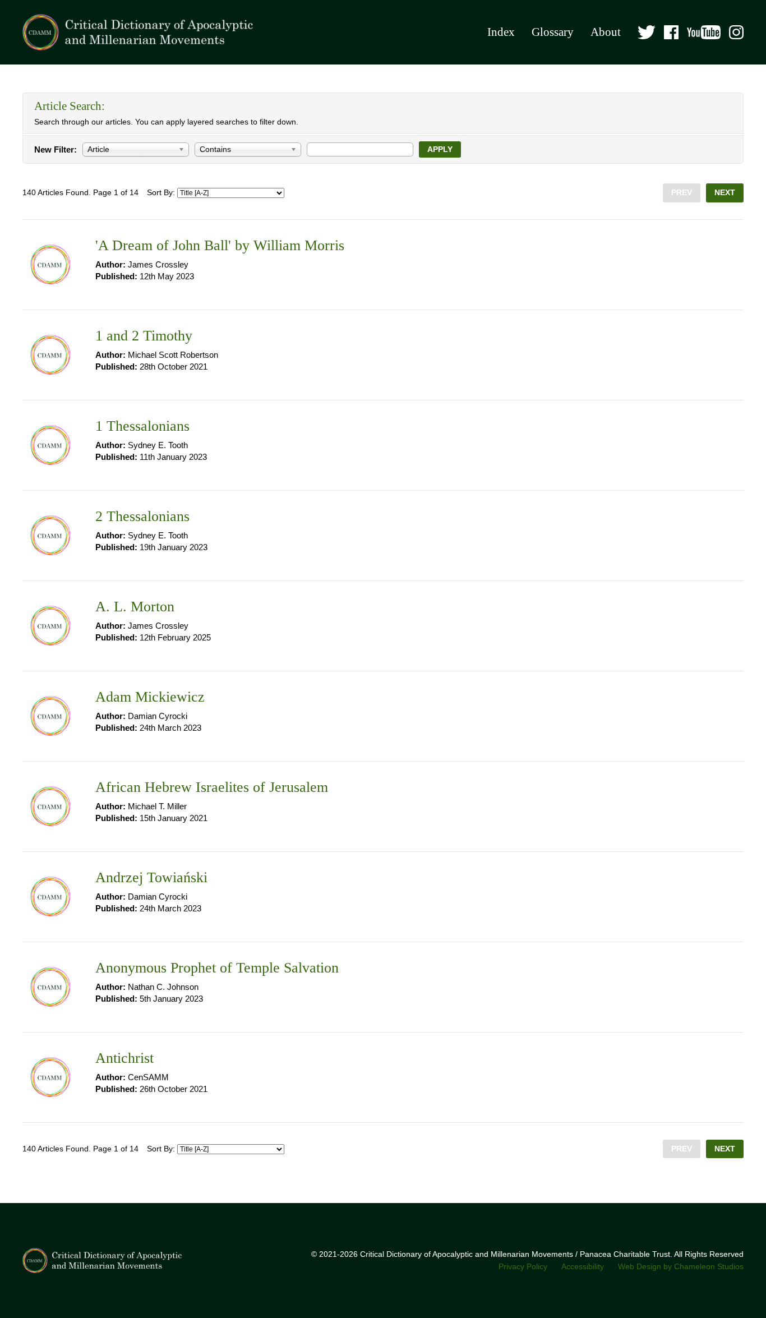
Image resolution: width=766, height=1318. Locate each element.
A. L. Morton (134, 606)
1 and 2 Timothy (143, 336)
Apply (440, 149)
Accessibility (582, 1266)
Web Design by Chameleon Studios (681, 1266)
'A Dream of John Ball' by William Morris (219, 245)
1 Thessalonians (142, 426)
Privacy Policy (523, 1266)
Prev (681, 192)
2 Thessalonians (142, 516)
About (605, 32)
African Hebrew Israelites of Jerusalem (211, 787)
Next (724, 192)
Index (501, 32)
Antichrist (124, 1058)
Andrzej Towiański (151, 877)
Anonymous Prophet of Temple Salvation (217, 968)
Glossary (553, 32)
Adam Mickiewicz (150, 697)
